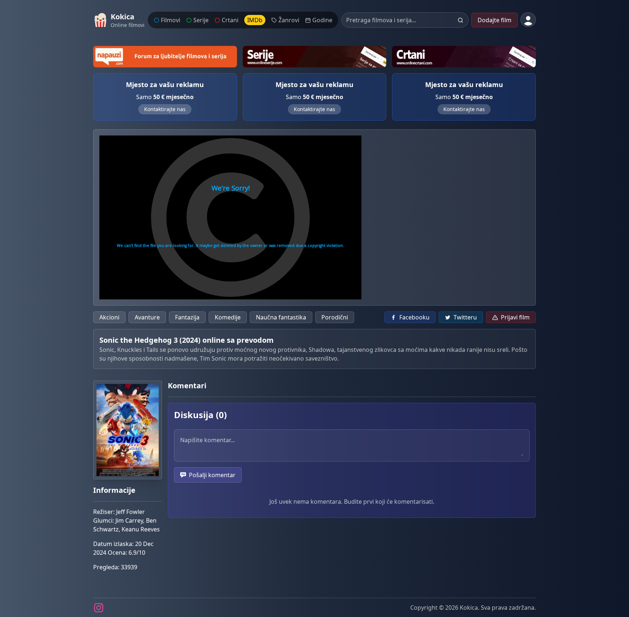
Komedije (228, 317)
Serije (201, 20)
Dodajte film (494, 20)
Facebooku (414, 317)
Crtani (230, 20)
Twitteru (465, 317)
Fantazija (187, 317)
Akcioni (109, 317)
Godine (322, 20)
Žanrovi (288, 20)
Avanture (147, 317)
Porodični (334, 317)
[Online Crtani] (464, 56)
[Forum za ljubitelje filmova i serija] (165, 56)
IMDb (254, 20)
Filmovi (170, 20)
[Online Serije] (315, 56)
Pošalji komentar (212, 475)
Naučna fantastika (281, 317)
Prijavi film (515, 317)
